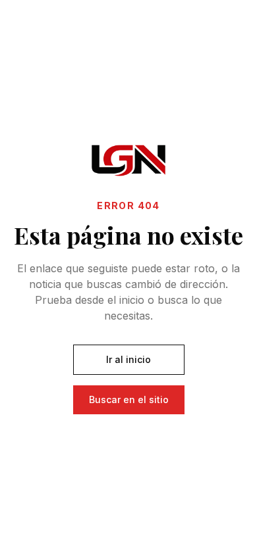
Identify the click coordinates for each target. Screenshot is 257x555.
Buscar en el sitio (129, 399)
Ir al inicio (128, 359)
